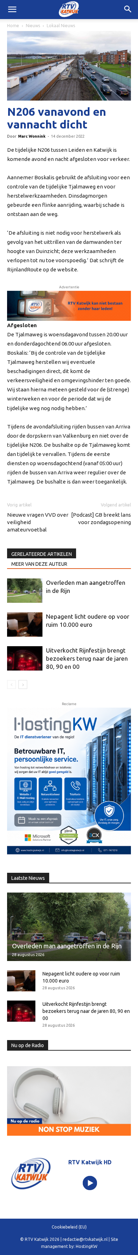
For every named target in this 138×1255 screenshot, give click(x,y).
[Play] (90, 1183)
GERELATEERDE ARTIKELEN (41, 554)
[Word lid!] (69, 306)
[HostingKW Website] (69, 782)
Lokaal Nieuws (61, 25)
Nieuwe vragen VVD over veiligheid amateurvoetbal (37, 522)
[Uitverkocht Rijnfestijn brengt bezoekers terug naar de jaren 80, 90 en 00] (24, 658)
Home (13, 25)
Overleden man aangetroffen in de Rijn (67, 945)
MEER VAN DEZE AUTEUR (39, 564)
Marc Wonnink (32, 136)
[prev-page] (11, 684)
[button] (128, 9)
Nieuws (33, 25)
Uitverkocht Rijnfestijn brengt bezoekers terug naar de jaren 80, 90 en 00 (87, 658)
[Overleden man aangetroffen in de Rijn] (24, 590)
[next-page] (22, 684)
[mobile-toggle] (12, 9)
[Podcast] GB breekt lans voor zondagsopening (101, 518)
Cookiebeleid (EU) (69, 1227)
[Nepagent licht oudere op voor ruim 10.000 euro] (24, 624)
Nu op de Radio (27, 1045)
